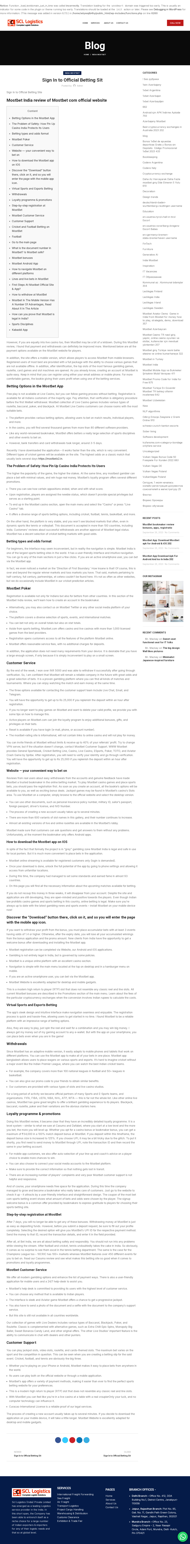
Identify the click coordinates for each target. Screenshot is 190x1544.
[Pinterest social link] (72, 1440)
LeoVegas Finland (152, 291)
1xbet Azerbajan (152, 95)
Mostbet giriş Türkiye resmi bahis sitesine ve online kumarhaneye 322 (163, 352)
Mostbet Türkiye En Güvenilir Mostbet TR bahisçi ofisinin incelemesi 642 (159, 391)
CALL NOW (175, 23)
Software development (155, 436)
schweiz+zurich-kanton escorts (160, 425)
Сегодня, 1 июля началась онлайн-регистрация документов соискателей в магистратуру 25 (163, 486)
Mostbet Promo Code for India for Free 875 (162, 381)
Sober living (149, 431)
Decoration (149, 191)
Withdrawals (19, 194)
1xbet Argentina (151, 90)
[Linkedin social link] (79, 1440)
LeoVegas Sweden (153, 308)
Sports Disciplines (22, 324)
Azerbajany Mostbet (154, 121)
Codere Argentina (153, 162)
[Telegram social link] (87, 1440)
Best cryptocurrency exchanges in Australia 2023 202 (162, 128)
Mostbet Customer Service (28, 215)
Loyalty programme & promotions (32, 199)
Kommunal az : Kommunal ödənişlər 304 (163, 284)
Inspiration (149, 265)
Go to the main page (24, 242)
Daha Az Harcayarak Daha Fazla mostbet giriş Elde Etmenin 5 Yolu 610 (161, 182)
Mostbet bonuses (22, 257)
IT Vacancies (150, 271)
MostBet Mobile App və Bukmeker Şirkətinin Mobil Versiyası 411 (162, 372)
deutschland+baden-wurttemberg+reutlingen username (162, 204)
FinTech (147, 243)
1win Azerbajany (152, 84)
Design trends (150, 196)
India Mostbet (99, 55)
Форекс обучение (153, 505)
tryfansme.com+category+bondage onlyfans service (162, 444)
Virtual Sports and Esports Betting (32, 188)
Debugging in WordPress (168, 9)
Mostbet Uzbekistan (154, 400)
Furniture (148, 249)
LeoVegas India (151, 297)
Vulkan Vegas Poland (155, 471)
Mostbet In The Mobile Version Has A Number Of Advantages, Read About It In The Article (33, 304)
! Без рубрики (151, 79)
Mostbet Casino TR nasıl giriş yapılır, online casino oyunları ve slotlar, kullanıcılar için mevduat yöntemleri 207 (161, 339)
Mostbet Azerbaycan (154, 329)
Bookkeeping (150, 156)
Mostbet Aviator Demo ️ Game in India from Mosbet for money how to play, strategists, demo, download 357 (163, 318)
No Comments (172, 532)
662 (145, 106)
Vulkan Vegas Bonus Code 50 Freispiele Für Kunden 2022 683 (161, 458)
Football (16, 236)
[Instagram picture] (149, 587)
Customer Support (23, 221)
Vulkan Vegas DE (152, 465)
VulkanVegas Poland (154, 476)
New (145, 405)
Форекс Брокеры (153, 500)
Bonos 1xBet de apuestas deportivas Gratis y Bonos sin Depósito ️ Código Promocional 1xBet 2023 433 (160, 146)
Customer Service (22, 145)
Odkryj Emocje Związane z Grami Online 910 (161, 418)
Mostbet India (150, 364)
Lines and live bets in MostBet (30, 278)
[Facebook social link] (58, 1440)
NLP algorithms (151, 411)
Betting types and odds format (30, 133)
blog (145, 135)
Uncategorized (151, 451)
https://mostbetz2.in (50, 458)
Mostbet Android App (25, 263)
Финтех (147, 494)
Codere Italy (149, 167)
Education (148, 211)
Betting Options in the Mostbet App (33, 118)
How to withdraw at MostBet (29, 294)
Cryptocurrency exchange (157, 173)
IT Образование (152, 276)
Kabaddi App (20, 329)
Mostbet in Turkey (153, 359)
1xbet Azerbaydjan (153, 101)
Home (86, 55)
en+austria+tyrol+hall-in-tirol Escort (159, 218)
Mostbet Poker (21, 139)
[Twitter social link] (65, 1440)
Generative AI (150, 254)
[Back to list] (72, 1454)
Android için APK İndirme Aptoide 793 (161, 114)
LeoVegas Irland (152, 302)
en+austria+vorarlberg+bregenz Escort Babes (161, 227)
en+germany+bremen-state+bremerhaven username (160, 236)
